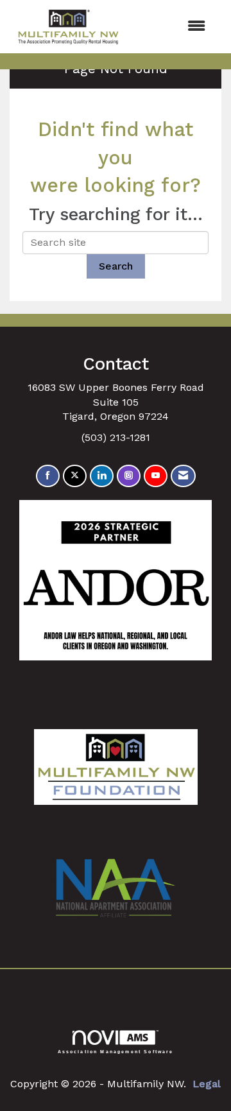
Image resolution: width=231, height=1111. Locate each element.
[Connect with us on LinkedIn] (102, 476)
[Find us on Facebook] (48, 476)
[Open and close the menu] (172, 26)
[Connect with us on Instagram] (129, 476)
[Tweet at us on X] (75, 476)
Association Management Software (116, 1051)
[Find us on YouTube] (155, 476)
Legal (207, 1084)
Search (116, 266)
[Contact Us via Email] (183, 476)
